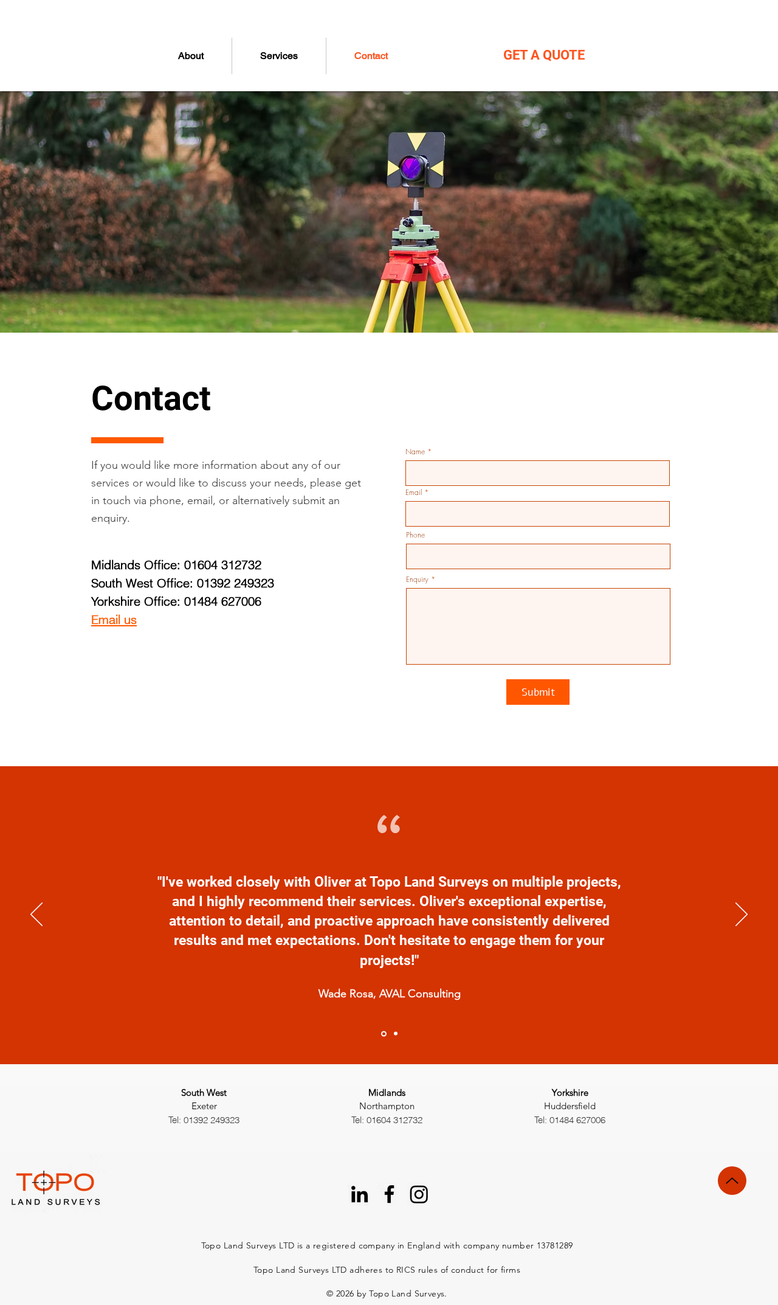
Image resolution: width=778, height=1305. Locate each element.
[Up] (732, 1180)
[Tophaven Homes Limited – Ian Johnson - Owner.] (395, 1033)
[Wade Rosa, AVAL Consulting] (383, 1034)
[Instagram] (419, 1194)
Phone (415, 535)
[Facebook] (389, 1194)
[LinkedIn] (359, 1194)
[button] (279, 56)
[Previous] (36, 915)
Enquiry (417, 579)
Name (415, 451)
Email (413, 492)
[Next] (741, 915)
